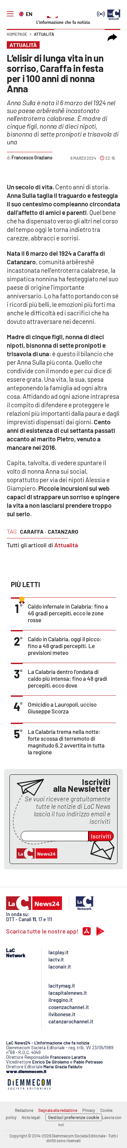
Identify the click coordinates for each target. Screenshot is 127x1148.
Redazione (24, 1110)
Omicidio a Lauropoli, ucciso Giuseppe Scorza (62, 707)
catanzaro (63, 531)
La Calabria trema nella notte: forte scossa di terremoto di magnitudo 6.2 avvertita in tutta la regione (66, 741)
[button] (112, 37)
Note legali (31, 1117)
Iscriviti (101, 836)
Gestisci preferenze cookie (73, 1117)
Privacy (88, 1110)
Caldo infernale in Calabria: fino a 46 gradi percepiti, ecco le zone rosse (68, 613)
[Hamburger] (10, 14)
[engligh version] (22, 13)
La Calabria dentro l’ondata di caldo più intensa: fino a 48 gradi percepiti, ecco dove (67, 678)
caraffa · (33, 531)
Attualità (44, 34)
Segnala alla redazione (57, 1110)
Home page (17, 34)
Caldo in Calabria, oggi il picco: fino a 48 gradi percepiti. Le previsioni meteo (65, 645)
